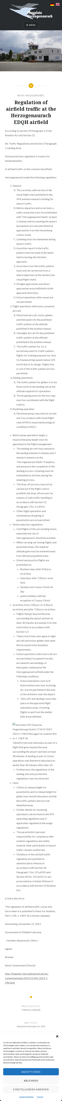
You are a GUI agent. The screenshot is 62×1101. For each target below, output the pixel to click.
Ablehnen (31, 1080)
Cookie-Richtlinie (26, 1097)
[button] (57, 1036)
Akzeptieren (31, 1071)
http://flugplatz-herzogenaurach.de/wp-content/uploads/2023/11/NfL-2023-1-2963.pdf (27, 978)
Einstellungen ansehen (31, 1089)
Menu (32, 25)
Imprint (40, 1097)
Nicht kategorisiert (31, 95)
